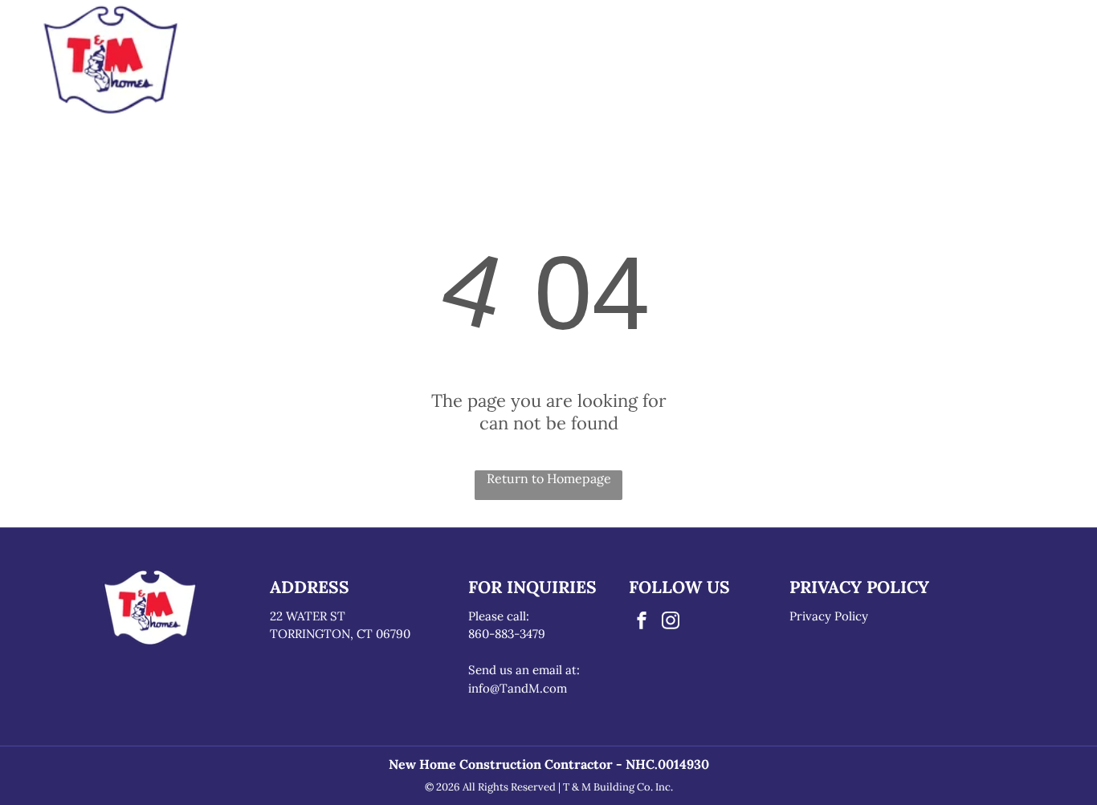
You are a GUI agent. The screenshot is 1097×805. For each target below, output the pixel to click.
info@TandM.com (517, 688)
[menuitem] (343, 62)
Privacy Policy (828, 616)
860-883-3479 (506, 633)
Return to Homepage (549, 478)
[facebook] (642, 622)
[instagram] (670, 622)
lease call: (502, 616)
